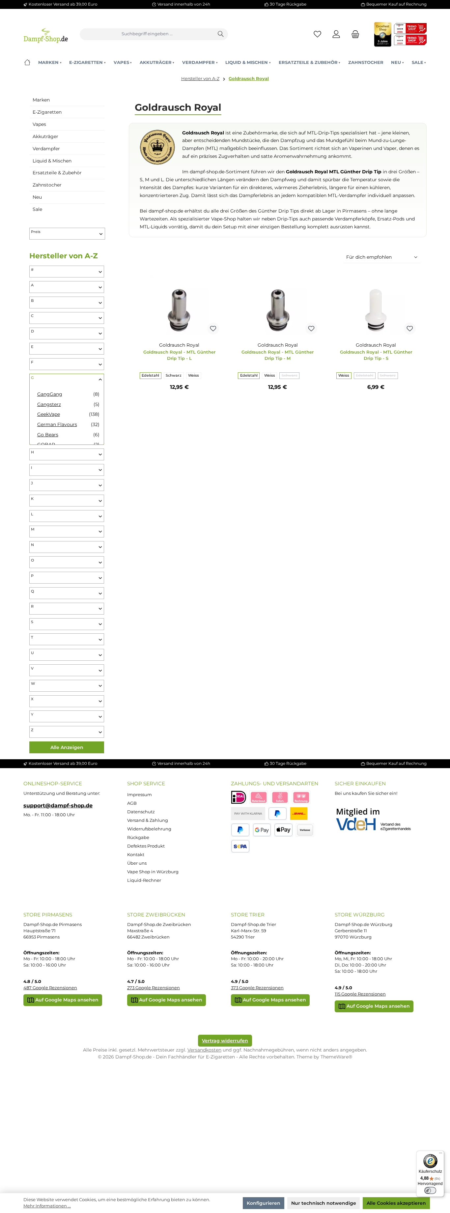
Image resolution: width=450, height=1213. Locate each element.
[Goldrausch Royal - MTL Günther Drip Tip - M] (277, 304)
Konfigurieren (263, 1203)
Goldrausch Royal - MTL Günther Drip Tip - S (376, 355)
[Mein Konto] (336, 34)
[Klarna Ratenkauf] (258, 797)
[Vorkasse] (305, 830)
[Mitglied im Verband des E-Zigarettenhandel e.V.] (378, 819)
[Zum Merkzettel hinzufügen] (213, 328)
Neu (37, 197)
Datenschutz (141, 811)
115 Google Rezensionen (360, 994)
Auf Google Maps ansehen (66, 1000)
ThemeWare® (336, 1056)
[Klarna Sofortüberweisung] (280, 797)
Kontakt (135, 854)
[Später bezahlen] (240, 830)
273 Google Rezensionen (153, 987)
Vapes (39, 124)
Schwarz (174, 375)
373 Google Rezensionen (257, 987)
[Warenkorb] (353, 34)
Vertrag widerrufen (225, 1041)
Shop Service (146, 783)
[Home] (27, 62)
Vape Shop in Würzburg (153, 871)
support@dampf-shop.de (58, 805)
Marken (41, 100)
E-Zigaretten (47, 112)
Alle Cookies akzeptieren (396, 1203)
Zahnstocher (47, 185)
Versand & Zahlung (147, 820)
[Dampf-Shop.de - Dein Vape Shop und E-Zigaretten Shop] (45, 34)
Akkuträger (45, 136)
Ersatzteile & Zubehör (57, 173)
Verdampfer (46, 149)
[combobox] (147, 34)
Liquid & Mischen (52, 161)
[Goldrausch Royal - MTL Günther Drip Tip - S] (376, 304)
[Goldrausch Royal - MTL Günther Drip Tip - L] (179, 304)
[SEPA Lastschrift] (240, 846)
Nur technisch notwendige (323, 1203)
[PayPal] (277, 814)
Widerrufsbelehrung (149, 828)
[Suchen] (221, 34)
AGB (132, 803)
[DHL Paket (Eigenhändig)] (299, 814)
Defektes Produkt (146, 846)
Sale (37, 209)
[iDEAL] (238, 797)
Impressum (139, 794)
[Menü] (440, 1154)
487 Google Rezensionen (50, 987)
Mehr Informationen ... (47, 1205)
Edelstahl (150, 375)
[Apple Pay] (283, 830)
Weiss (193, 375)
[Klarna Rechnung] (301, 797)
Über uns (137, 863)
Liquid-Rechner (144, 880)
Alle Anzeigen (66, 747)
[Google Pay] (262, 830)
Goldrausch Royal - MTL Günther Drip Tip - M (277, 355)
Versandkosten (204, 1050)
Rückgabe (138, 837)
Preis (36, 232)
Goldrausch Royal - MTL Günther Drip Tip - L (179, 355)
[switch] (430, 1190)
